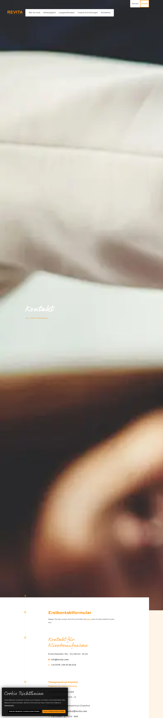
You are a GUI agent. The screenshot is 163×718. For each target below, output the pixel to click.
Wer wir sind (34, 13)
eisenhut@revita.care (62, 692)
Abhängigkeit (49, 13)
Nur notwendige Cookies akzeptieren (24, 711)
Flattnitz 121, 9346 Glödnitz (62, 686)
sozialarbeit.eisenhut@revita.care (68, 711)
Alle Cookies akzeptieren (53, 711)
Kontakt (144, 4)
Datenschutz (9, 705)
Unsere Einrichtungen (88, 13)
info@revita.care (59, 660)
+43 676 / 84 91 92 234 (63, 665)
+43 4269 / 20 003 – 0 (63, 697)
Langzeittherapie (67, 13)
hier (88, 619)
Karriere (135, 4)
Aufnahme (105, 13)
